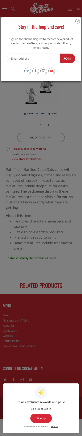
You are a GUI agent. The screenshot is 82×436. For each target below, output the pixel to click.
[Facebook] (35, 70)
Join (67, 58)
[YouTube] (51, 70)
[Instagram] (43, 70)
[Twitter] (27, 70)
